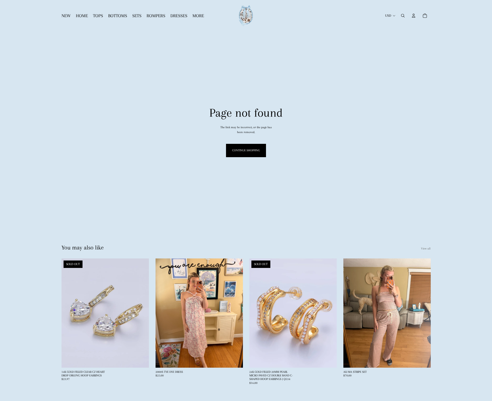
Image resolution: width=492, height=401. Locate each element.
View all (425, 248)
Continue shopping (246, 150)
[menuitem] (198, 15)
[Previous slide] (69, 312)
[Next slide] (141, 312)
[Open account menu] (413, 15)
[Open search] (402, 15)
